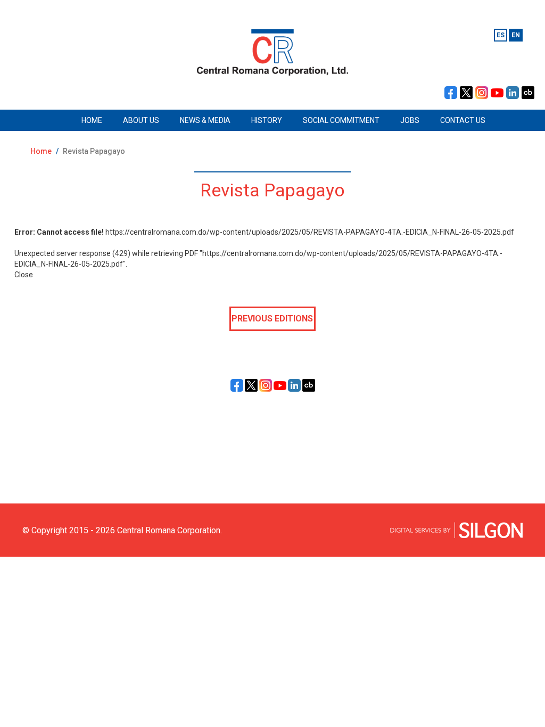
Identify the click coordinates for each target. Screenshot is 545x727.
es (501, 35)
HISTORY (266, 120)
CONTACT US (462, 120)
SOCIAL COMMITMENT (341, 120)
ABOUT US (141, 120)
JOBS (409, 120)
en (515, 35)
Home (41, 151)
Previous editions (272, 318)
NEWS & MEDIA (205, 120)
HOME (91, 120)
